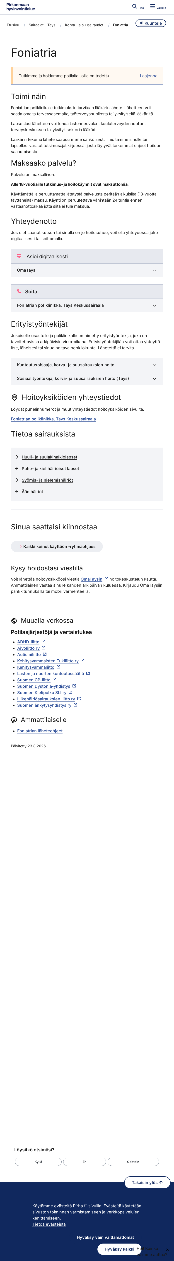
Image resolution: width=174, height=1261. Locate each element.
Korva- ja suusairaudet (84, 25)
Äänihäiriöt (32, 491)
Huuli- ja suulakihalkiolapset (49, 457)
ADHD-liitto (28, 641)
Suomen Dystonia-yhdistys (43, 686)
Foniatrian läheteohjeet (40, 730)
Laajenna (148, 75)
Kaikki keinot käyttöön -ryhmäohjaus (59, 546)
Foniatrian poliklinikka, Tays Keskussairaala (53, 419)
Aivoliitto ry (28, 648)
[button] (38, 1162)
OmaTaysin (91, 579)
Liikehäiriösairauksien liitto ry (46, 699)
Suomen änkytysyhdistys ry (44, 705)
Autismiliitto (29, 654)
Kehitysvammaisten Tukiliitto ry (48, 660)
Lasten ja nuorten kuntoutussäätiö (50, 673)
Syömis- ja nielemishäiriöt (47, 480)
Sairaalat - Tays (42, 25)
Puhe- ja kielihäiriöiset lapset (50, 468)
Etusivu (13, 25)
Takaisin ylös (145, 1182)
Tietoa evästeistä (49, 1224)
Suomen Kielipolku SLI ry (41, 692)
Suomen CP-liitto (34, 680)
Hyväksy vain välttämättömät (105, 1237)
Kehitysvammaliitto (35, 667)
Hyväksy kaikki (119, 1249)
